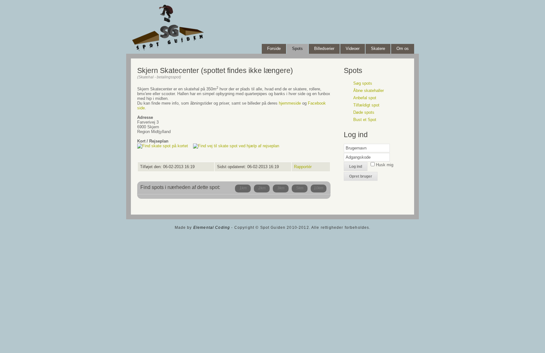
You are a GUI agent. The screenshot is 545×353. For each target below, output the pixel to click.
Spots (297, 48)
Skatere (378, 48)
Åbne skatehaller (368, 90)
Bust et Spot (364, 119)
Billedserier (324, 48)
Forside (274, 48)
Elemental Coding (211, 227)
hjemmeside (290, 103)
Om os (402, 48)
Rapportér (303, 166)
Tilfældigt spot (366, 105)
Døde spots (363, 112)
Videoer (353, 48)
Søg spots (362, 83)
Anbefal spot (364, 97)
